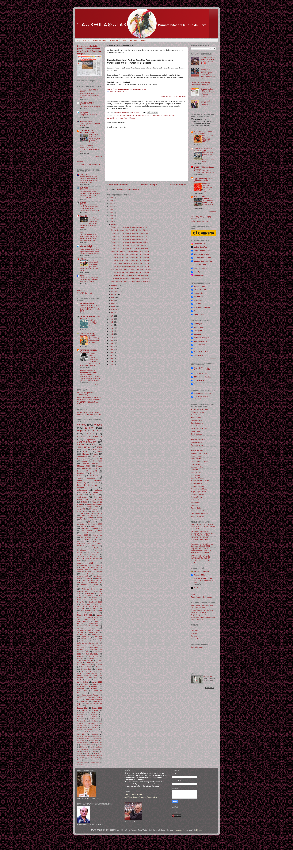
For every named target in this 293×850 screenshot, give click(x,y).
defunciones (82, 490)
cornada (95, 511)
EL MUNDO (84, 188)
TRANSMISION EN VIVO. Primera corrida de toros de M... (132, 269)
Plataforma (83, 747)
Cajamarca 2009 (83, 543)
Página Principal (83, 40)
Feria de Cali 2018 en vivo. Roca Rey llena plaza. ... (129, 245)
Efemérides (95, 732)
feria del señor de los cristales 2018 (162, 115)
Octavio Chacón (197, 500)
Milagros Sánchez (91, 554)
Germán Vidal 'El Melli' (199, 453)
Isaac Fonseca (196, 456)
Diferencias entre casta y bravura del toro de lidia (201, 83)
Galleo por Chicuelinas (202, 197)
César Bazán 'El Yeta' (202, 254)
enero (113, 312)
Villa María (80, 756)
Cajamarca (90, 440)
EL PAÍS (83, 203)
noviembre (115, 285)
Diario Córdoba (85, 216)
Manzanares (89, 593)
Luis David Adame (197, 478)
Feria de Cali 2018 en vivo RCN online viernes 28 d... (130, 236)
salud (79, 751)
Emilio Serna (195, 437)
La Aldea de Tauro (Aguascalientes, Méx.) (89, 334)
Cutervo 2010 (93, 656)
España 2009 (83, 459)
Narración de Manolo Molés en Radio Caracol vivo (127, 89)
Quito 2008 (81, 734)
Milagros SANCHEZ (84, 615)
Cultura (95, 585)
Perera (99, 466)
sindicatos (80, 688)
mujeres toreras (82, 727)
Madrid (83, 526)
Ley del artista (96, 693)
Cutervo (99, 578)
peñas (79, 552)
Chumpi (94, 688)
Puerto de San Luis (201, 355)
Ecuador (94, 600)
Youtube (80, 513)
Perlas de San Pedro (201, 352)
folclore (99, 756)
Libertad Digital (86, 246)
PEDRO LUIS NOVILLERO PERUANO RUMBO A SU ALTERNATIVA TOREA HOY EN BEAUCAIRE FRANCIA (90, 359)
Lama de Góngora (197, 472)
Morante (99, 537)
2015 (112, 322)
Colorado (197, 334)
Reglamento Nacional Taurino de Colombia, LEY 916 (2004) (203, 545)
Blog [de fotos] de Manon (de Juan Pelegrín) (87, 393)
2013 (112, 328)
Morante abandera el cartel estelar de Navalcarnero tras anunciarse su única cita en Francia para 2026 (89, 179)
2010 (112, 337)
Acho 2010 (97, 449)
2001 (112, 355)
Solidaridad (85, 604)
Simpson (84, 585)
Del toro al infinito (87, 303)
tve (96, 539)
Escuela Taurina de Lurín (203, 393)
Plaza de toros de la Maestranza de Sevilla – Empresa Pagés (89, 372)
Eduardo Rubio (95, 762)
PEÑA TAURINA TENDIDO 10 (201, 221)
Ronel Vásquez (199, 314)
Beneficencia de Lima (87, 471)
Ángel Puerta (196, 415)
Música (79, 673)
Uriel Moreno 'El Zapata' (200, 513)
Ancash (99, 639)
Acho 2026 (114, 40)
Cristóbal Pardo (196, 420)
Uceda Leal (84, 749)
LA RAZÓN (84, 175)
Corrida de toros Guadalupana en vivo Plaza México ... (131, 266)
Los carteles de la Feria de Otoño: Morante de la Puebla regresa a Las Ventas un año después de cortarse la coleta (89, 250)
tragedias (95, 520)
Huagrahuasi (80, 764)
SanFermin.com (86, 121)
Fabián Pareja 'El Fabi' (202, 258)
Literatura (90, 595)
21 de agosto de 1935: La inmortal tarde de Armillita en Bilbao (94, 340)
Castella (80, 476)
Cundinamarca (82, 621)
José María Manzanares (203, 578)
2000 (112, 358)
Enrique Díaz (198, 293)
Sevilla (79, 680)
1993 (112, 364)
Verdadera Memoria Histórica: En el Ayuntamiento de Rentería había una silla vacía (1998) (89, 308)
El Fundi (97, 753)
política (90, 758)
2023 (112, 207)
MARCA (83, 259)
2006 (112, 349)
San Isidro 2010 (86, 619)
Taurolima (94, 473)
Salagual (94, 760)
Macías (79, 760)
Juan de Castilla (197, 467)
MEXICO (86, 452)
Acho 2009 (97, 461)
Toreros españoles (86, 478)
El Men (89, 427)
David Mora (82, 691)
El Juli (94, 483)
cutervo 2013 (97, 682)
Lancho (99, 745)
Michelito (98, 667)
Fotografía (98, 528)
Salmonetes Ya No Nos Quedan (88, 164)
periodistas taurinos (88, 611)
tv (88, 480)
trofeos (84, 502)
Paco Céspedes (93, 719)
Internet (97, 758)
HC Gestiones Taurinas (203, 377)
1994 (112, 361)
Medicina (94, 546)
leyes (96, 550)
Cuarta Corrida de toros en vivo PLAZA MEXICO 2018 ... (131, 278)
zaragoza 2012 (92, 730)
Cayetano (85, 641)
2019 (112, 219)
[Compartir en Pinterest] (157, 112)
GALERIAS (81, 665)
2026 (112, 198)
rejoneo (79, 730)
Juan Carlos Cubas (201, 268)
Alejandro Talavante (201, 571)
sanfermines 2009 (84, 630)
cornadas (89, 433)
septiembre (115, 291)
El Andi (95, 621)
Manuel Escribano (197, 486)
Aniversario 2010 (82, 732)
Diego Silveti (93, 632)
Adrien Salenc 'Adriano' (199, 409)
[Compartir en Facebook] (155, 112)
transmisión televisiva (94, 699)
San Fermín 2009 (95, 602)
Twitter (123, 40)
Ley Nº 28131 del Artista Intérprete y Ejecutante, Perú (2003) (201, 539)
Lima (85, 449)
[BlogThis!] (150, 112)
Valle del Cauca (129, 118)
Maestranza (81, 719)
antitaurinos (82, 456)
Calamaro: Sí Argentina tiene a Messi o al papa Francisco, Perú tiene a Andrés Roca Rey (208, 73)
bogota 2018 (97, 708)
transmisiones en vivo (115, 118)
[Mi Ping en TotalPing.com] (209, 688)
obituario (98, 490)
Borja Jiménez (196, 417)
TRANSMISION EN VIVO (87, 557)
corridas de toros (86, 628)
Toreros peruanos (84, 447)
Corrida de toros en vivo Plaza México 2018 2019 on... (130, 230)
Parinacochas (93, 624)
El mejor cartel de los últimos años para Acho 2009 (207, 102)
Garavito (87, 760)
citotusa (95, 598)
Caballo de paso (82, 742)
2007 (112, 346)
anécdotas (80, 723)
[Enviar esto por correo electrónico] (148, 112)
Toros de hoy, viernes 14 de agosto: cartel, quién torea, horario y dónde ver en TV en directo (89, 265)
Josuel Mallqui (199, 304)
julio (113, 297)
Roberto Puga (96, 526)
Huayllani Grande (200, 341)
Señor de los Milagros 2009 (87, 626)
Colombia (138, 115)
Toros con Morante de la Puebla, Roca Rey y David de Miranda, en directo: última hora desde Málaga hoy (89, 237)
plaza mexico (86, 531)
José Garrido (196, 464)
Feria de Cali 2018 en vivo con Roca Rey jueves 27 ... (130, 248)
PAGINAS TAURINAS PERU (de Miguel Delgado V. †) (202, 614)
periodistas (95, 727)
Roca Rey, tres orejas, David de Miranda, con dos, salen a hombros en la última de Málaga (90, 222)
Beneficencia (81, 714)
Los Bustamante (200, 345)
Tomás (99, 572)
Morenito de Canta (89, 671)
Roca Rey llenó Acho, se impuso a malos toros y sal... (130, 275)
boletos (84, 710)
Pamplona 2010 (95, 582)
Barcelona (94, 613)
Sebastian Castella (198, 511)
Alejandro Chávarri (201, 286)
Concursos (81, 600)
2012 (112, 331)
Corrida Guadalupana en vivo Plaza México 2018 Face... (131, 263)
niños (94, 541)
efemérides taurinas (83, 736)
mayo (113, 303)
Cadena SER (82, 290)
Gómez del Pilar (200, 575)
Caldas (95, 492)
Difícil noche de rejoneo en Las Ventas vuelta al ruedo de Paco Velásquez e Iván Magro (208, 157)
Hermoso (94, 716)
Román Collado (196, 508)
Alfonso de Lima (86, 639)
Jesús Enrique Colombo (199, 461)
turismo (84, 701)
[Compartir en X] (153, 112)
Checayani (198, 331)
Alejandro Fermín (197, 412)
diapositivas (91, 723)
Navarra (85, 454)
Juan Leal (194, 470)
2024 (112, 204)
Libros (79, 658)
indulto (99, 518)
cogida (95, 569)
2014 (112, 325)
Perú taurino (97, 634)
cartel (99, 452)
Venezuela (94, 734)
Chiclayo (80, 716)
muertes (80, 541)
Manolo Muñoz (196, 483)
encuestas (95, 749)
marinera (96, 736)
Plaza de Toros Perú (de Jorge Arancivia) (203, 149)
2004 (112, 352)
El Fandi (91, 522)
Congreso (80, 656)
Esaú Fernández (197, 442)
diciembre (115, 224)
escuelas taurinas (84, 572)
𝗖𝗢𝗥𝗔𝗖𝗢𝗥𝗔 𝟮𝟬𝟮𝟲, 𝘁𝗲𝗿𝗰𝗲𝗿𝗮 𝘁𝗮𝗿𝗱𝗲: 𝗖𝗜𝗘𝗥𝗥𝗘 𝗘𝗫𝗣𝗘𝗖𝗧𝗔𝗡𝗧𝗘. (208, 201)
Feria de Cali (92, 662)
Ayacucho (80, 522)
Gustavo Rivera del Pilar (203, 261)
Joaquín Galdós (200, 265)
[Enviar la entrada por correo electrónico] (144, 112)
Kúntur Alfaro (199, 275)
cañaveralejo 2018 (127, 115)
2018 (112, 222)
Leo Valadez (195, 475)
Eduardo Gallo (97, 742)
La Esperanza (199, 380)
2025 (112, 201)
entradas (84, 461)
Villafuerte (98, 637)
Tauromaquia (81, 721)
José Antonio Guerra (202, 307)
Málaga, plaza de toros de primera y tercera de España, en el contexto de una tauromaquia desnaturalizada (89, 207)
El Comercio (93, 509)
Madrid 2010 (86, 537)
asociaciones (91, 756)
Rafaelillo (194, 505)
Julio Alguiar (198, 272)
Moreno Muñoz (196, 497)
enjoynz (179, 830)
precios (99, 513)
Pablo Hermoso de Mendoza (201, 597)
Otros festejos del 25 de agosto (90, 107)
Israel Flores (198, 297)
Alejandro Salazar (200, 290)
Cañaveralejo (94, 714)
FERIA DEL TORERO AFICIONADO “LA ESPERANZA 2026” (208, 187)
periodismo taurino (83, 738)
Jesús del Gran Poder (87, 745)
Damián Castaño (197, 423)
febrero (114, 309)
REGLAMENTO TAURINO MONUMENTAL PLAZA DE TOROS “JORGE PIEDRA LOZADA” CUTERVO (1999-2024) (201, 559)
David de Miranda (197, 426)
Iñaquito (82, 758)
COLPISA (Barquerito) (85, 293)
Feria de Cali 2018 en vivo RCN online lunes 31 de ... (130, 227)
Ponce (84, 492)
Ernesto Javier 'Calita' (199, 439)
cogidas (97, 430)
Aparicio (94, 712)
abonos (80, 480)
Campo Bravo (199, 327)
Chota (79, 495)
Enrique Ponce (82, 587)
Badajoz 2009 (93, 740)
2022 (112, 210)
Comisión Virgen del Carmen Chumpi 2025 (202, 369)
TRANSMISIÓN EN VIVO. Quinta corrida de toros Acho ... (131, 281)
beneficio (84, 520)
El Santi (93, 751)
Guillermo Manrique (201, 338)
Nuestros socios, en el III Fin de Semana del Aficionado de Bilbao (89, 95)
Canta (86, 751)
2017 (112, 316)
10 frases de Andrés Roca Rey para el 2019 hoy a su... (131, 251)
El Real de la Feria (201, 373)
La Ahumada (97, 565)
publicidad (81, 686)
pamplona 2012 (96, 608)
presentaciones (82, 565)
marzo (113, 306)
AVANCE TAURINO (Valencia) (87, 104)
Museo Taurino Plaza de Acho (202, 610)
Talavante (80, 548)
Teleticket (95, 721)
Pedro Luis (198, 311)
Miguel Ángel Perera (89, 695)
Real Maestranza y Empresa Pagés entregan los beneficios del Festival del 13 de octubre (90, 378)
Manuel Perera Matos (199, 489)
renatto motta (93, 686)
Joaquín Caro (199, 300)
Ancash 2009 (86, 667)
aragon (88, 680)
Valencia (80, 649)
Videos (98, 424)
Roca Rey (81, 602)
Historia (90, 513)
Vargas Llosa (86, 637)
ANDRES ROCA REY (86, 442)
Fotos (94, 444)
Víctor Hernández (197, 516)
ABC (81, 233)
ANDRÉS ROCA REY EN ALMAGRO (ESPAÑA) (207, 138)
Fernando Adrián (197, 445)
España (81, 430)
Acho (95, 456)
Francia (89, 552)
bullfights (80, 712)
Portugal (194, 636)
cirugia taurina (92, 507)
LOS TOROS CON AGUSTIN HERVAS (87, 131)
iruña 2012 (81, 608)
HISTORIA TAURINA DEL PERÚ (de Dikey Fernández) (202, 606)
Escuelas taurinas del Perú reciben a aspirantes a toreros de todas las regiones (208, 92)
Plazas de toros (89, 468)
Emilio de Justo (196, 434)
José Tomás (82, 511)
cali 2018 (116, 115)
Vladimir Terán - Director (133, 794)
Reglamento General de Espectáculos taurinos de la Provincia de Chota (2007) (201, 550)
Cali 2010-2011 (92, 654)
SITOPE (80, 697)
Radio (100, 665)
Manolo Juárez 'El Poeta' (200, 481)
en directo (98, 459)
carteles (81, 424)
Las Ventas (94, 647)
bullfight (95, 710)
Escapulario (97, 587)
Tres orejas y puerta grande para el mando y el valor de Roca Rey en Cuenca (89, 279)
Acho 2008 (81, 509)
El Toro (80, 624)
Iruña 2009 (81, 645)
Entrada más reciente (117, 184)
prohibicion (86, 539)
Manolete (88, 753)
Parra (196, 348)
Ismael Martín (196, 459)
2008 (112, 343)
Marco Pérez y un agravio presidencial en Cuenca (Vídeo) (90, 115)
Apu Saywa (198, 324)
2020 (112, 216)
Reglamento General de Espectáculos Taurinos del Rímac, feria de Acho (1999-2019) (203, 533)
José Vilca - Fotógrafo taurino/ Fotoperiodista (141, 797)
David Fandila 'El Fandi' (199, 428)
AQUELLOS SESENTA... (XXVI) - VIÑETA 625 (94, 323)
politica (95, 684)
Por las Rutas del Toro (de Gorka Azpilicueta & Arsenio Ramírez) (89, 398)
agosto (114, 294)
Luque (91, 665)
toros (96, 454)
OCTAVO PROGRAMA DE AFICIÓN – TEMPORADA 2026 (204, 172)
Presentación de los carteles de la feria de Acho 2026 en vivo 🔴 (208, 60)
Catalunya (88, 578)
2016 (112, 319)
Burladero (80, 162)
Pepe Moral (195, 502)
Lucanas (99, 669)
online (99, 447)
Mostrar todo (98, 156)
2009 (112, 340)
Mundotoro (84, 112)
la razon (95, 725)
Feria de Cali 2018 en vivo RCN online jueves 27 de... (130, 242)
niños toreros (97, 535)
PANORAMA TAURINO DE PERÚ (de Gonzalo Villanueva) (203, 180)
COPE (82, 276)
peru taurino (85, 528)
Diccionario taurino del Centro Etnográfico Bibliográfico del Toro (89, 413)
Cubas (99, 531)
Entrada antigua (178, 184)
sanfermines (82, 497)
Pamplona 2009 (92, 617)
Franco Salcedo (197, 450)
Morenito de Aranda (198, 494)
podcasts (84, 684)
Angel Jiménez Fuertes (202, 250)
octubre (114, 288)
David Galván (196, 431)
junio (113, 300)
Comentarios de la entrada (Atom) (129, 189)
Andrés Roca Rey (99, 40)
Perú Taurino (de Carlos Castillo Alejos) (203, 132)
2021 (112, 213)
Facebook (133, 40)
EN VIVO (145, 115)
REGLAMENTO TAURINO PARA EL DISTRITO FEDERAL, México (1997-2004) (203, 526)
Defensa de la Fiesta (89, 436)
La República (82, 634)
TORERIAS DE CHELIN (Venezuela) (88, 351)
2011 (111, 334)
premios (93, 495)
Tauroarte (197, 384)
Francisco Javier (197, 448)
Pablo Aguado (199, 588)
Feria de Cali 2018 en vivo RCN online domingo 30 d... (130, 233)
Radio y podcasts (96, 747)
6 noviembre (86, 669)
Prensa (143, 40)
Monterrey (90, 658)
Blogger (199, 830)
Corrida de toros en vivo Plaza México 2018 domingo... (131, 254)
